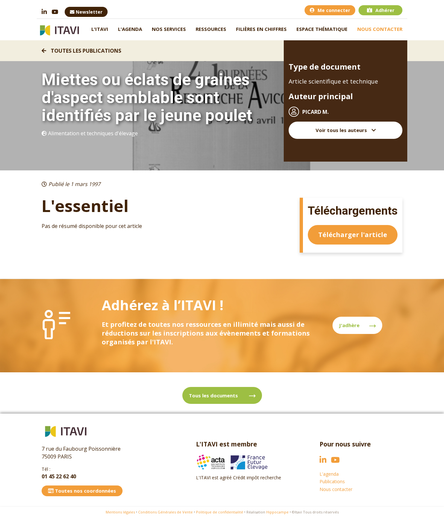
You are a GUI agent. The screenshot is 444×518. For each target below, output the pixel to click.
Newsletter (88, 12)
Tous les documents (214, 395)
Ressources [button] (211, 29)
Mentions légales (120, 512)
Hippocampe (277, 512)
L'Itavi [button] (99, 29)
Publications (332, 481)
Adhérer (384, 10)
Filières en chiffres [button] (261, 29)
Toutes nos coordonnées (85, 490)
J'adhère (349, 325)
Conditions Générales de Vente (165, 512)
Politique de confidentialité (219, 512)
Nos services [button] (169, 29)
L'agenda (130, 29)
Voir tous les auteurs (342, 130)
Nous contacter (379, 29)
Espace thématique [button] (321, 29)
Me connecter (334, 10)
